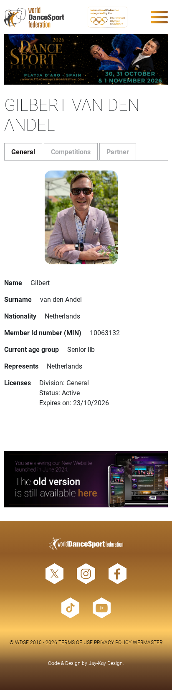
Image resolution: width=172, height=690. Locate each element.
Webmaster (148, 642)
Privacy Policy (113, 642)
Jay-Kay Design (106, 663)
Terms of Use (75, 642)
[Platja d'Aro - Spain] (86, 59)
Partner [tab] (117, 151)
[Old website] (86, 479)
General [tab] (23, 151)
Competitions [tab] (71, 151)
